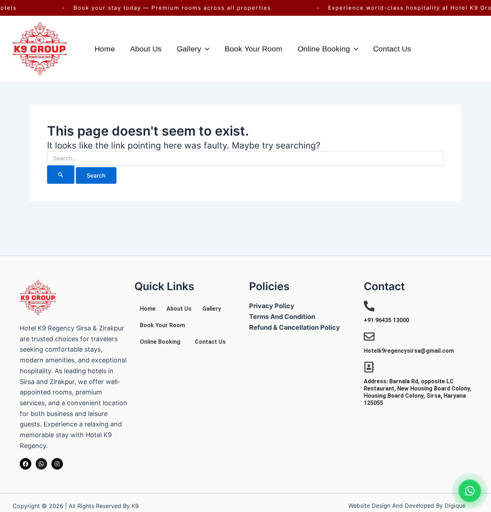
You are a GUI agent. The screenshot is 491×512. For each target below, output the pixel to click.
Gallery (189, 49)
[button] (205, 49)
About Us (146, 49)
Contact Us (392, 49)
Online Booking (324, 49)
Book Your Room (254, 49)
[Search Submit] (60, 174)
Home (105, 49)
